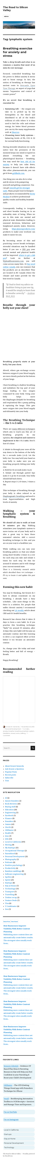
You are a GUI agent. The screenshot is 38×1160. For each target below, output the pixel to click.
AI (6, 798)
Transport (9, 892)
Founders (9, 821)
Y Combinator (11, 906)
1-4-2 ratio (26, 729)
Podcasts (9, 862)
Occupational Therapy (14, 851)
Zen (6, 909)
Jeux (7, 836)
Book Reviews (11, 804)
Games (8, 824)
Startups (8, 883)
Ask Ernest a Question (14, 769)
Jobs (7, 839)
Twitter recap (11, 897)
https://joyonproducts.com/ (23, 229)
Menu (6, 16)
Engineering (10, 812)
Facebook (9, 815)
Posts (6, 921)
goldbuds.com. (18, 173)
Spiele (7, 880)
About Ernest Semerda (14, 766)
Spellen (8, 877)
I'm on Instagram (11, 1119)
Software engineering (14, 874)
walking (23, 733)
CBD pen (26, 249)
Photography (10, 859)
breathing (18, 731)
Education (9, 810)
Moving (8, 845)
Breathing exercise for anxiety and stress (17, 52)
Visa (7, 903)
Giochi (8, 827)
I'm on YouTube (10, 1112)
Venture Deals (11, 900)
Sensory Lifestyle (11, 1066)
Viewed (14, 921)
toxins (18, 733)
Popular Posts (11, 772)
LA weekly (19, 610)
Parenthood (10, 853)
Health (8, 833)
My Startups (10, 848)
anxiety (5, 731)
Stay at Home (10, 886)
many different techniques (23, 429)
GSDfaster (9, 830)
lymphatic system (28, 731)
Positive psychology (13, 865)
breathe (11, 731)
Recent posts (10, 775)
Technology (10, 889)
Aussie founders (12, 801)
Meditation (6, 733)
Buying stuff (10, 807)
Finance (8, 818)
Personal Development (13, 729)
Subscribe (9, 778)
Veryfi (6, 1099)
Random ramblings (13, 871)
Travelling (9, 894)
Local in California (13, 842)
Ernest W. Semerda (13, 727)
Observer (15, 132)
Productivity (10, 868)
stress (13, 733)
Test (7, 781)
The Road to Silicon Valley (12, 1154)
